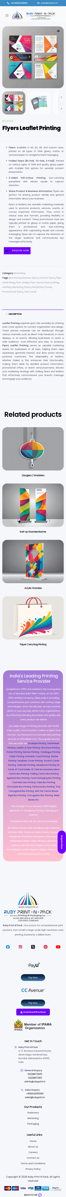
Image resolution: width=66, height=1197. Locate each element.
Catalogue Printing (50, 752)
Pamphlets (37, 287)
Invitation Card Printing (37, 756)
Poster (48, 287)
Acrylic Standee (33, 588)
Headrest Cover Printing (30, 760)
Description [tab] (15, 314)
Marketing (19, 273)
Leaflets (6, 287)
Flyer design (22, 282)
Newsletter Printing (46, 765)
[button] (7, 15)
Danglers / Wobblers (33, 475)
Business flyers (30, 277)
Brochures (15, 277)
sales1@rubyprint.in (35, 1097)
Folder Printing (16, 756)
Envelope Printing (36, 743)
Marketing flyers (21, 287)
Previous (61, 108)
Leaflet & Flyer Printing (28, 747)
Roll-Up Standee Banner (33, 531)
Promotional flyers (12, 291)
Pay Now (33, 977)
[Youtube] (58, 947)
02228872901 (35, 1077)
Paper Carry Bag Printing (33, 644)
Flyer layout (36, 282)
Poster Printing (14, 752)
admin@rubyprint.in (34, 1081)
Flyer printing (52, 282)
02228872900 (35, 1074)
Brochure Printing (50, 747)
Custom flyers (47, 277)
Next (61, 97)
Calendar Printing (26, 765)
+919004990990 (35, 1093)
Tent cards (30, 291)
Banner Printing (31, 752)
